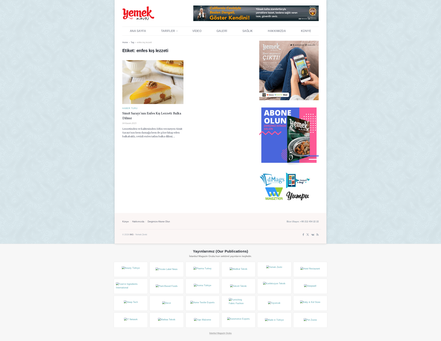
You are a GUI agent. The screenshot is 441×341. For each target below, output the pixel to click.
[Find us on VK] (312, 235)
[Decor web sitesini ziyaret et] (167, 303)
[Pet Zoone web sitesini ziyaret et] (310, 320)
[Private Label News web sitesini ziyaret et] (167, 269)
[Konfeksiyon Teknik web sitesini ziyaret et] (274, 286)
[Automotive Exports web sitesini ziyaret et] (238, 320)
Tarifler (168, 30)
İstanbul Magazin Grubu (220, 333)
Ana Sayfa (138, 30)
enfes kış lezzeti (144, 42)
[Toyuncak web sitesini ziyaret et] (274, 303)
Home (125, 42)
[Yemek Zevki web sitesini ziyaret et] (274, 269)
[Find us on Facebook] (303, 235)
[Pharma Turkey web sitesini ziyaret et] (203, 269)
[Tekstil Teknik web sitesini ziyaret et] (238, 286)
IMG (132, 234)
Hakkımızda (277, 30)
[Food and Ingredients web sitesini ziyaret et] (131, 286)
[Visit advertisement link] (256, 13)
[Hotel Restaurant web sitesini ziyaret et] (310, 269)
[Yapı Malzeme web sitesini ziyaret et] (203, 320)
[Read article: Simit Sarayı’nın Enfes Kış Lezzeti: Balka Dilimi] (152, 82)
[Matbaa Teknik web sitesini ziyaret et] (167, 320)
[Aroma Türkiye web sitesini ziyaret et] (203, 286)
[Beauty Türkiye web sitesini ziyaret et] (131, 269)
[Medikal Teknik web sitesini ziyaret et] (238, 269)
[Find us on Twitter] (307, 235)
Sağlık (247, 30)
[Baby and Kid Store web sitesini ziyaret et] (310, 303)
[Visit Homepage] (138, 13)
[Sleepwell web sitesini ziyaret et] (310, 286)
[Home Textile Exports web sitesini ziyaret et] (203, 303)
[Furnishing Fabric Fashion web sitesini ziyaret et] (238, 303)
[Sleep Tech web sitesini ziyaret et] (131, 303)
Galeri (222, 30)
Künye (306, 30)
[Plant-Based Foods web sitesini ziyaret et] (167, 286)
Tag (132, 42)
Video (197, 30)
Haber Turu (130, 108)
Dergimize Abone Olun (159, 221)
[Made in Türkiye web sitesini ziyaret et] (274, 320)
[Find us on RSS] (317, 235)
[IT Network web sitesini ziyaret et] (131, 320)
